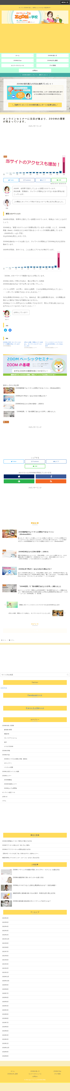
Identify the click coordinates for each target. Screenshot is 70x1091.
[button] (67, 675)
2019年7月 (5, 1022)
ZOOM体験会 (8, 780)
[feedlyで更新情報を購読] (19, 481)
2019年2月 (5, 1039)
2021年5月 (5, 960)
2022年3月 (5, 930)
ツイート (3, 688)
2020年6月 (5, 997)
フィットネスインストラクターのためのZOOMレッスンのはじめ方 (54, 344)
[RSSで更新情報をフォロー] (51, 481)
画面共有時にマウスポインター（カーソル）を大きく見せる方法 (20, 857)
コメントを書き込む (35, 631)
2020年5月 (5, 1001)
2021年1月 (5, 972)
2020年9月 (5, 985)
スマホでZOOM (8, 746)
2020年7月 (5, 993)
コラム (6, 422)
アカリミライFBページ (35, 708)
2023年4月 (5, 918)
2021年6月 (5, 955)
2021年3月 (5, 964)
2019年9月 (5, 1014)
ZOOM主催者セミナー (10, 784)
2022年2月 (5, 934)
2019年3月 (5, 1035)
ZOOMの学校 (6, 750)
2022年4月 (5, 926)
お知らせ (4, 796)
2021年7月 (5, 951)
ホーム (13, 1071)
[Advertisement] (35, 39)
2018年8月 (5, 1056)
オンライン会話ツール (8, 792)
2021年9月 (5, 943)
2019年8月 (5, 1018)
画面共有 (6, 734)
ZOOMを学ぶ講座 (12, 1074)
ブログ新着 (57, 1074)
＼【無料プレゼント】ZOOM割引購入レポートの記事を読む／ (35, 105)
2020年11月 (5, 976)
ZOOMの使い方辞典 (8, 725)
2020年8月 (5, 989)
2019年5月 (5, 1031)
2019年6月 (5, 1026)
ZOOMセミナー (6, 775)
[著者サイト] (19, 476)
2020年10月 (5, 980)
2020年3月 (5, 1010)
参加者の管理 (8, 729)
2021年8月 (5, 947)
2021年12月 (5, 939)
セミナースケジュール (35, 1074)
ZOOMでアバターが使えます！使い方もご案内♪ (16, 845)
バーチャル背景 (8, 767)
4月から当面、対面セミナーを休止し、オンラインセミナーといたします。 (33, 344)
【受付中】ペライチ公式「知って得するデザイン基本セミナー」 (20, 853)
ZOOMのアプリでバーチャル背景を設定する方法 (16, 849)
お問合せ (35, 1076)
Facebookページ (35, 695)
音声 (5, 742)
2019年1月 (5, 1043)
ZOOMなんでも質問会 (10, 788)
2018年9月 (5, 1051)
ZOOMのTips (6, 754)
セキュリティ (8, 763)
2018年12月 (5, 1047)
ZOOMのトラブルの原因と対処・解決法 (15, 759)
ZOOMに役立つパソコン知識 (10, 771)
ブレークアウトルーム (10, 738)
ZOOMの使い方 (35, 1071)
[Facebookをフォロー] (51, 476)
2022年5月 (5, 922)
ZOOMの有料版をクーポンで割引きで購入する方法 (17, 841)
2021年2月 (5, 968)
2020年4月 (5, 1005)
